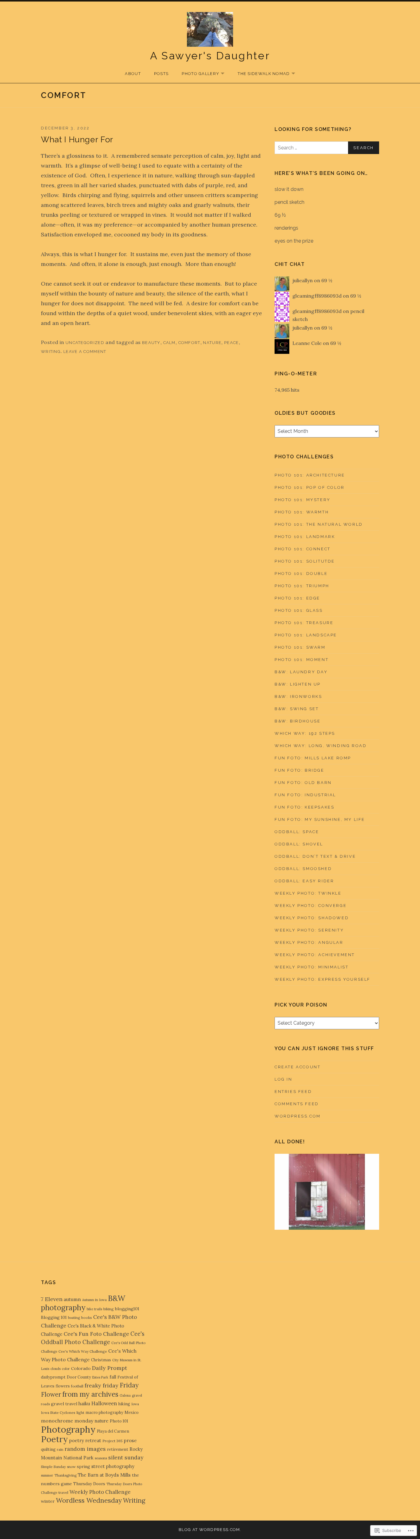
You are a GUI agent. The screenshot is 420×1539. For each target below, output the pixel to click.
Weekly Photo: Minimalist (311, 967)
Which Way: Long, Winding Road (321, 745)
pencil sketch (289, 202)
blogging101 (127, 1309)
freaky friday (101, 1385)
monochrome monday (67, 1421)
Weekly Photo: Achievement (315, 954)
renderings (286, 228)
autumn (72, 1299)
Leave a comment (84, 351)
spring (83, 1466)
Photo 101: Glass (299, 610)
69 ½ (280, 215)
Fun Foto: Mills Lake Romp (313, 758)
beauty (151, 342)
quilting (48, 1449)
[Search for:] (327, 147)
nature (212, 342)
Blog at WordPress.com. (210, 1529)
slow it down (289, 189)
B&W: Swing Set (297, 708)
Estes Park (100, 1377)
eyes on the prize (294, 241)
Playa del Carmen (113, 1431)
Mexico (132, 1412)
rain (60, 1449)
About (133, 73)
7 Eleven (51, 1299)
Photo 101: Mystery (303, 499)
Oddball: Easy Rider (304, 881)
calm (169, 342)
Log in (283, 1079)
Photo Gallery (197, 74)
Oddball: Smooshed (303, 868)
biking (108, 1309)
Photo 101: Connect (303, 549)
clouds (55, 1369)
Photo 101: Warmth (302, 512)
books (86, 1317)
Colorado (81, 1368)
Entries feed (293, 1091)
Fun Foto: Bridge (299, 770)
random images (85, 1448)
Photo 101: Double (301, 573)
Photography (68, 1429)
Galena (125, 1395)
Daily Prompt (109, 1367)
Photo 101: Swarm (300, 647)
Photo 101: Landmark (305, 536)
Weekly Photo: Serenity (309, 930)
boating (74, 1317)
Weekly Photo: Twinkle (308, 893)
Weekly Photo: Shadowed (312, 918)
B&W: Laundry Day (301, 672)
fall (112, 1377)
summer (47, 1475)
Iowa (135, 1404)
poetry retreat (85, 1440)
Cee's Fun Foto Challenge (96, 1334)
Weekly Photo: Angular (309, 942)
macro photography (104, 1412)
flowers (63, 1386)
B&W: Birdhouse (297, 721)
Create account (297, 1067)
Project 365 (112, 1440)
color (66, 1369)
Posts (161, 73)
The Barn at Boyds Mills (104, 1475)
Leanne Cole (307, 343)
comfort (189, 342)
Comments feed (297, 1104)
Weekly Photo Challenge (100, 1492)
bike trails (94, 1309)
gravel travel (64, 1403)
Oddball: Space (297, 831)
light (80, 1412)
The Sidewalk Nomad (261, 74)
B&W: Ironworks (298, 696)
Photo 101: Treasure (304, 622)
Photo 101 (119, 1421)
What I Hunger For (77, 139)
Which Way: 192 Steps (305, 733)
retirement (117, 1449)
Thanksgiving (65, 1475)
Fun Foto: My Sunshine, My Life (320, 819)
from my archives (90, 1394)
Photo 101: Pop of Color (310, 487)
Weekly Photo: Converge (311, 905)
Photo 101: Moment (301, 659)
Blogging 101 (54, 1317)
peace (231, 342)
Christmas (101, 1360)
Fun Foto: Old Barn (303, 782)
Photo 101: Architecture (310, 475)
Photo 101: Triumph (302, 586)
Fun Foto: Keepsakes (304, 807)
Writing (51, 351)
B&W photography (83, 1303)
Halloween (104, 1403)
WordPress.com (298, 1116)
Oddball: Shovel (299, 844)
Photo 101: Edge (297, 598)
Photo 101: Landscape (306, 635)
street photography (112, 1466)
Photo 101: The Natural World (319, 524)
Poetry (54, 1439)
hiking (124, 1403)
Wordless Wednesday (89, 1500)
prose (130, 1440)
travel (63, 1492)
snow (71, 1466)
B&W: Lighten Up (298, 684)
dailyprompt (53, 1377)
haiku (84, 1403)
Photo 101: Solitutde (305, 561)
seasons (101, 1458)
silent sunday (125, 1457)
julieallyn (302, 280)
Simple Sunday (53, 1466)
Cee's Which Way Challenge (82, 1351)
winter (48, 1501)
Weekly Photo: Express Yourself (322, 979)
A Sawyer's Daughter (210, 55)
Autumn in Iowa (94, 1300)
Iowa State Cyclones (58, 1412)
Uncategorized (84, 342)
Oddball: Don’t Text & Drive (315, 856)
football (77, 1386)
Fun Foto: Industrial (305, 795)
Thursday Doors (89, 1483)
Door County (79, 1377)
